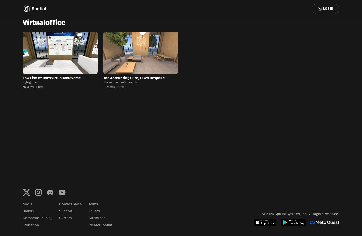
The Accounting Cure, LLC (121, 82)
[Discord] (50, 192)
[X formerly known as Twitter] (27, 192)
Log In (328, 9)
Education (31, 225)
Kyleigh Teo (30, 82)
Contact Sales (70, 204)
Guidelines (96, 218)
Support (65, 211)
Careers (65, 218)
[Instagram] (38, 192)
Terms (93, 204)
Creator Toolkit (100, 225)
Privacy (94, 211)
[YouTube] (62, 192)
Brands (28, 211)
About (27, 204)
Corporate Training (37, 218)
